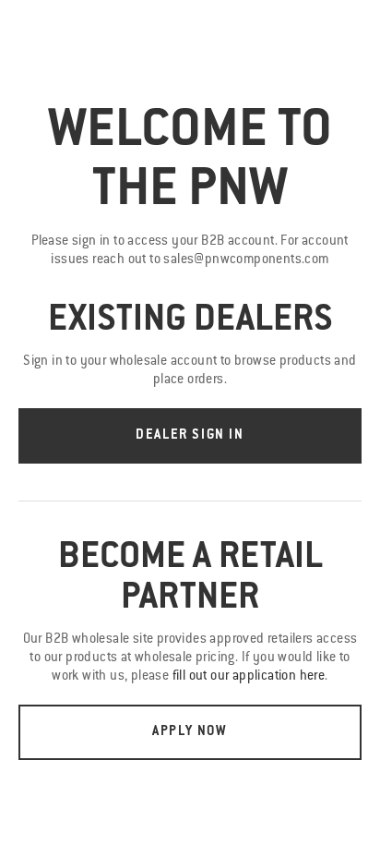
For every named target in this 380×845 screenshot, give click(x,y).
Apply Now (189, 732)
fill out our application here (249, 677)
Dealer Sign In (189, 436)
